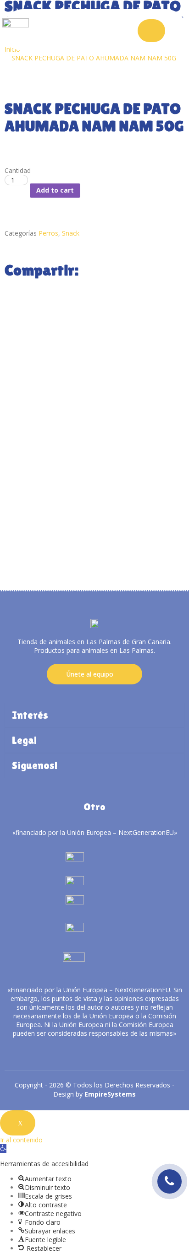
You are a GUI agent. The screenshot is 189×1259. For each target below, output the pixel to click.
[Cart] (151, 30)
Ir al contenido (21, 1139)
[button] (3, 1148)
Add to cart (55, 190)
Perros (48, 233)
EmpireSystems (110, 1094)
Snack (70, 233)
